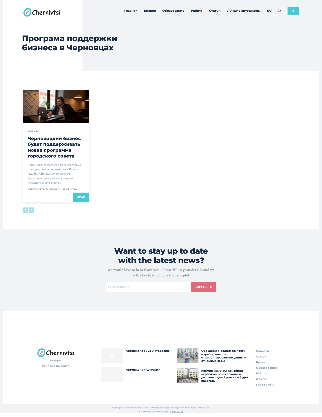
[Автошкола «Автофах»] (112, 374)
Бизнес (33, 131)
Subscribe (204, 287)
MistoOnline (177, 411)
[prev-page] (25, 210)
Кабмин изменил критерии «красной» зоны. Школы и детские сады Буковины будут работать (224, 376)
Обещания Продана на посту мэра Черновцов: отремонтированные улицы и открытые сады (223, 356)
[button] (279, 10)
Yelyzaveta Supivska (44, 189)
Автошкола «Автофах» (143, 369)
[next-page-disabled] (31, 210)
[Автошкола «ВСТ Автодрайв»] (112, 355)
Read (81, 197)
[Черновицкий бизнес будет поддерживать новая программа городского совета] (56, 106)
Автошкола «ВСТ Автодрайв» (148, 351)
